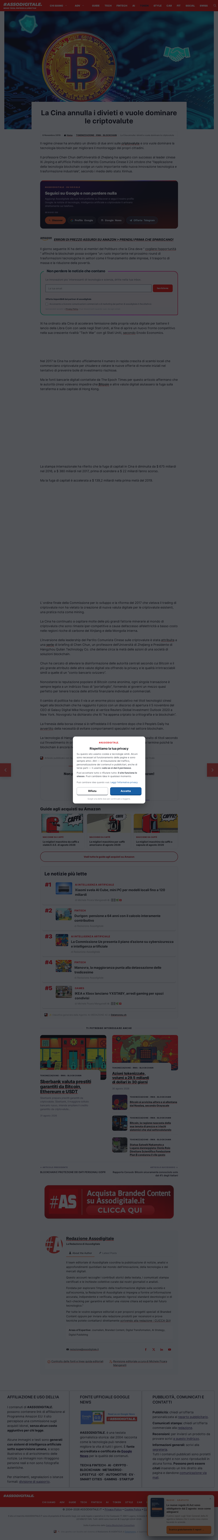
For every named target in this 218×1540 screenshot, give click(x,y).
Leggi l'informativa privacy (124, 782)
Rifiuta (92, 791)
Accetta (126, 791)
